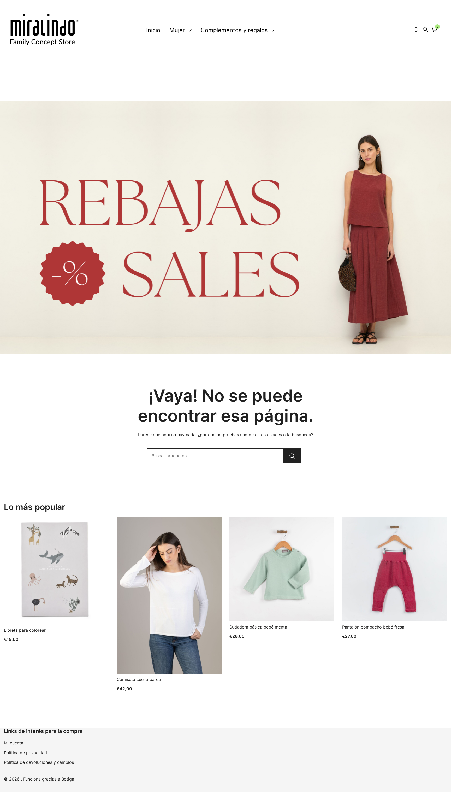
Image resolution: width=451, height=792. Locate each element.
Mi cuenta (13, 743)
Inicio (153, 30)
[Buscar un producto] (416, 29)
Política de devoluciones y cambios (39, 762)
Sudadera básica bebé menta (258, 627)
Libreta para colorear (25, 630)
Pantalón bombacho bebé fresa (373, 627)
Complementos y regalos (234, 30)
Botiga (67, 779)
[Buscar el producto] (292, 455)
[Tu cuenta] (425, 29)
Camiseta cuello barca (139, 679)
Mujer (177, 30)
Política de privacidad (25, 752)
